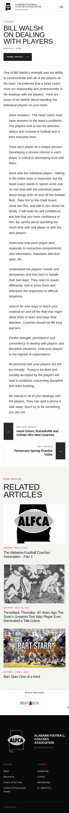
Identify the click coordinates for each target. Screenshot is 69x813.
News (6, 771)
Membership (43, 782)
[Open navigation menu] (61, 7)
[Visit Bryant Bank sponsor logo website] (25, 703)
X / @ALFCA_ (44, 788)
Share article (18, 57)
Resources (9, 776)
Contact (41, 776)
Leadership (42, 771)
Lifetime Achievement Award (15, 790)
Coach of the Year (13, 782)
